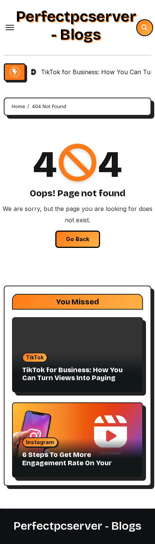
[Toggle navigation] (10, 27)
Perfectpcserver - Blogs (76, 26)
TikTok (35, 357)
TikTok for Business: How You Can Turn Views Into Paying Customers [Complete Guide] (72, 378)
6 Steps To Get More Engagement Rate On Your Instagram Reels (67, 463)
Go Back (78, 239)
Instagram (40, 442)
